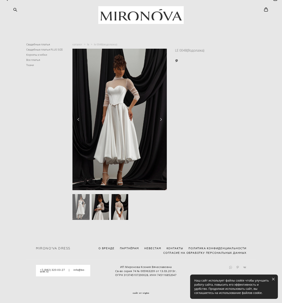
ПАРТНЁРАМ (129, 248)
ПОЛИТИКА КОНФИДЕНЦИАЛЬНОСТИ (217, 248)
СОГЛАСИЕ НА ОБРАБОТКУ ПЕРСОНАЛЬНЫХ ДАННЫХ (204, 252)
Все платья (33, 60)
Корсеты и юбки (36, 55)
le (88, 44)
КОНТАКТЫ (175, 248)
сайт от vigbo (141, 293)
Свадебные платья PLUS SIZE (44, 49)
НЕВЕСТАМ (152, 248)
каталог (77, 44)
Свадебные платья (38, 44)
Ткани (30, 65)
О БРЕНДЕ (106, 248)
